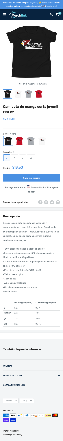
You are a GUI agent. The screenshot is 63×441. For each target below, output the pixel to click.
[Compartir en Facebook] (40, 202)
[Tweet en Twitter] (52, 202)
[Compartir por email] (58, 202)
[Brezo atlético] (31, 141)
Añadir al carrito (31, 177)
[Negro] (8, 141)
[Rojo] (19, 141)
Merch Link (9, 118)
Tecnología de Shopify (12, 434)
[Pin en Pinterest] (46, 202)
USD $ (24, 400)
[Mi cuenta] (51, 14)
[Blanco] (42, 141)
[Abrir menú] (4, 14)
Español (8, 400)
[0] (57, 14)
